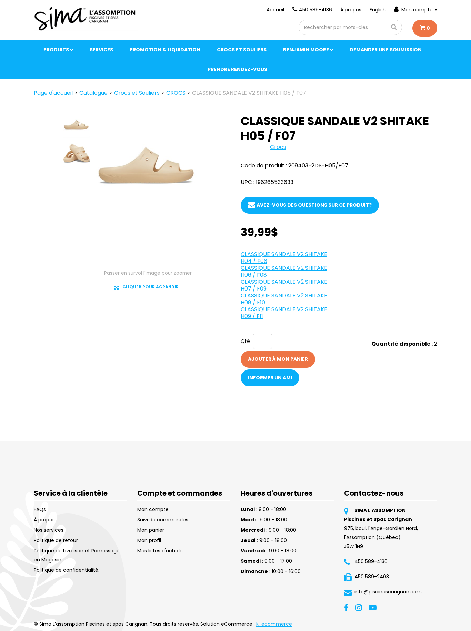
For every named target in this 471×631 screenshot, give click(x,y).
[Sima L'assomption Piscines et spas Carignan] (86, 19)
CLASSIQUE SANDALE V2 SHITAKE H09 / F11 (284, 312)
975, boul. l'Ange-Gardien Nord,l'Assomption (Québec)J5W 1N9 (381, 537)
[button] (424, 28)
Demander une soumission (386, 49)
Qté (245, 341)
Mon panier (150, 530)
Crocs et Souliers (242, 49)
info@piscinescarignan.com (388, 591)
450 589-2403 (371, 576)
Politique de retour (56, 540)
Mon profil (149, 540)
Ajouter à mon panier (278, 359)
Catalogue (93, 93)
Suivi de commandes (162, 519)
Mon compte (417, 9)
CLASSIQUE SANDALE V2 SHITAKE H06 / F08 (284, 271)
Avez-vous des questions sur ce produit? (313, 205)
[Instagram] (358, 606)
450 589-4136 (315, 9)
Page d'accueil (53, 93)
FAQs (40, 509)
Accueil (275, 9)
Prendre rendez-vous (237, 69)
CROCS (176, 93)
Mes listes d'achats (160, 550)
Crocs (278, 147)
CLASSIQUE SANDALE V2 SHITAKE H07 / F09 (284, 285)
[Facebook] (346, 606)
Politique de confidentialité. (66, 570)
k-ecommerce (274, 624)
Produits (56, 49)
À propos (350, 9)
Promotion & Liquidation (165, 49)
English (378, 9)
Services (101, 49)
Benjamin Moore (306, 49)
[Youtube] (373, 606)
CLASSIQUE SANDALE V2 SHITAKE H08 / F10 (284, 299)
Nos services (48, 530)
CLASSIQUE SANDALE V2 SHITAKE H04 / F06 (284, 257)
